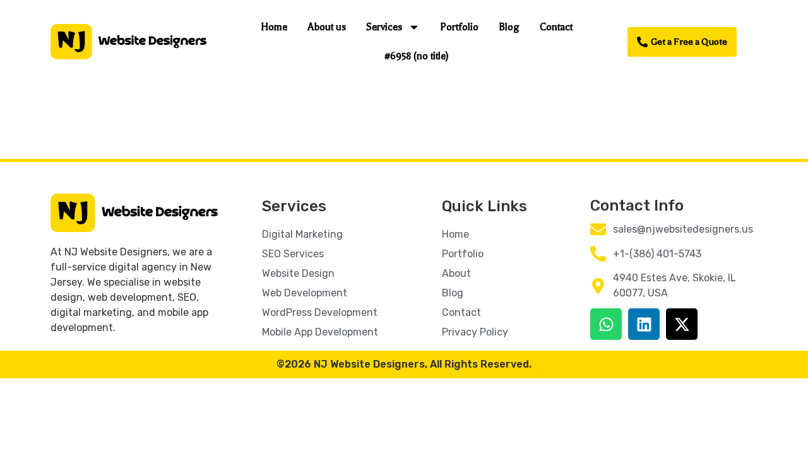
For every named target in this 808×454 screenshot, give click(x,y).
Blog (509, 27)
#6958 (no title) (416, 56)
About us (326, 27)
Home (274, 27)
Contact (556, 27)
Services (384, 27)
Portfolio (459, 27)
